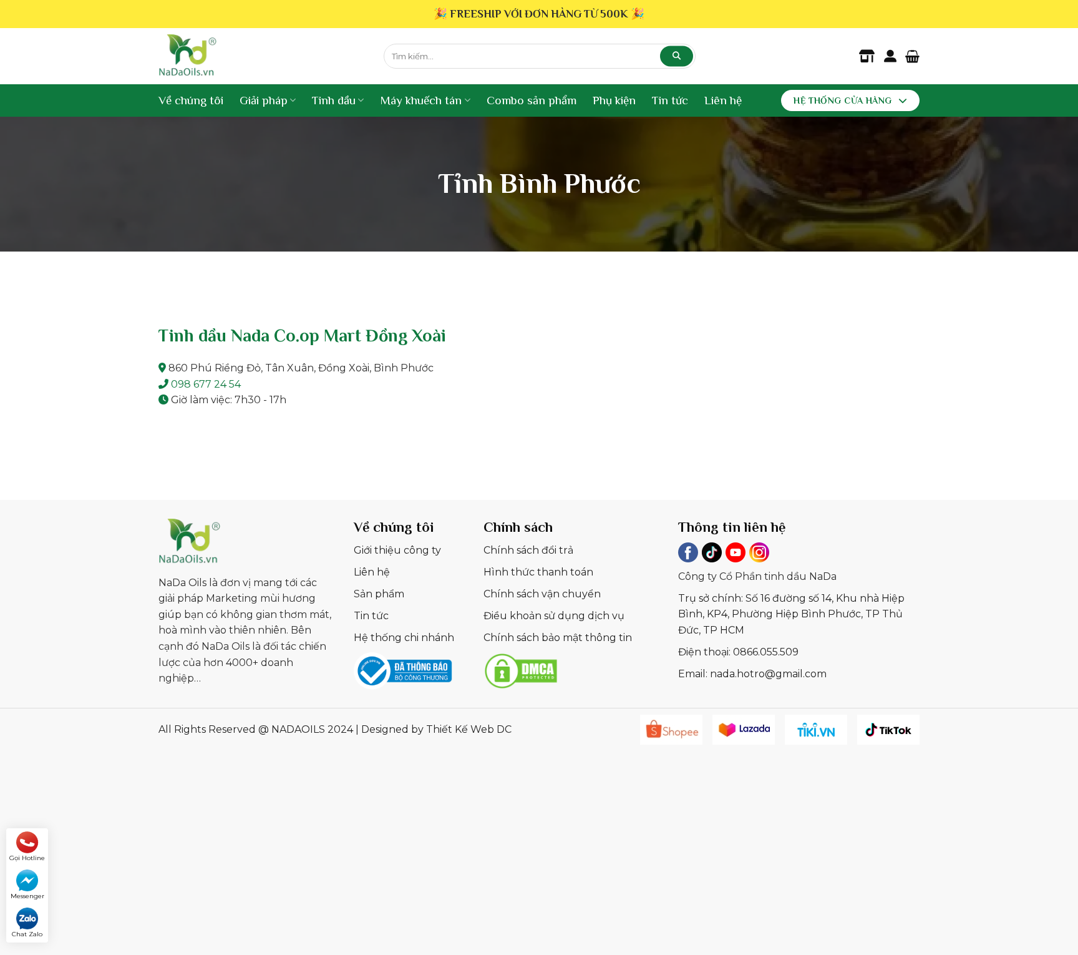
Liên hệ (723, 100)
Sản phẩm (379, 594)
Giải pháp (264, 100)
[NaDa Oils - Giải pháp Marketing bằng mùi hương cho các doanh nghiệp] (261, 56)
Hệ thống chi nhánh (404, 638)
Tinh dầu (334, 100)
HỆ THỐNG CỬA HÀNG (842, 100)
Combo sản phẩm (531, 100)
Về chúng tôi (190, 100)
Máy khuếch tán (421, 100)
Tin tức (670, 100)
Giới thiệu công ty (397, 550)
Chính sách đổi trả (528, 550)
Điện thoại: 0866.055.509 (738, 652)
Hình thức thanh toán (538, 572)
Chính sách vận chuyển (542, 594)
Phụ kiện (614, 100)
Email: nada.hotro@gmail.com (752, 674)
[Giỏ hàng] (912, 56)
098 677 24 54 (206, 384)
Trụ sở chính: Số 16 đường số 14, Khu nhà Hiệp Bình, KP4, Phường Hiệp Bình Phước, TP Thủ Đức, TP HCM (791, 614)
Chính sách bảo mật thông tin (557, 638)
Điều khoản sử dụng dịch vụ (553, 616)
